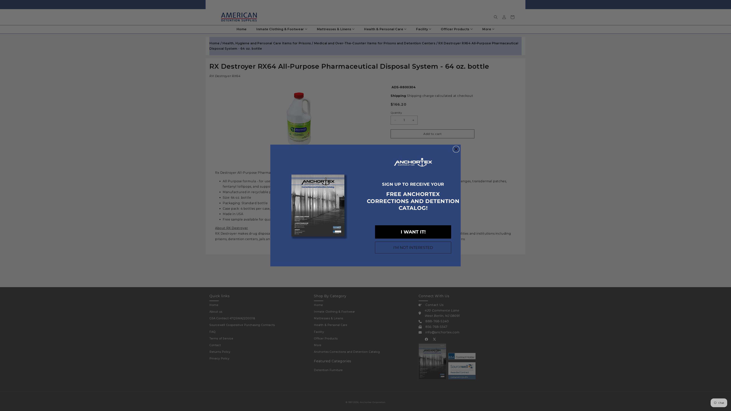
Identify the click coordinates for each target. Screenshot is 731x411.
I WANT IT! (413, 232)
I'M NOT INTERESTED (413, 247)
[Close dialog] (456, 149)
